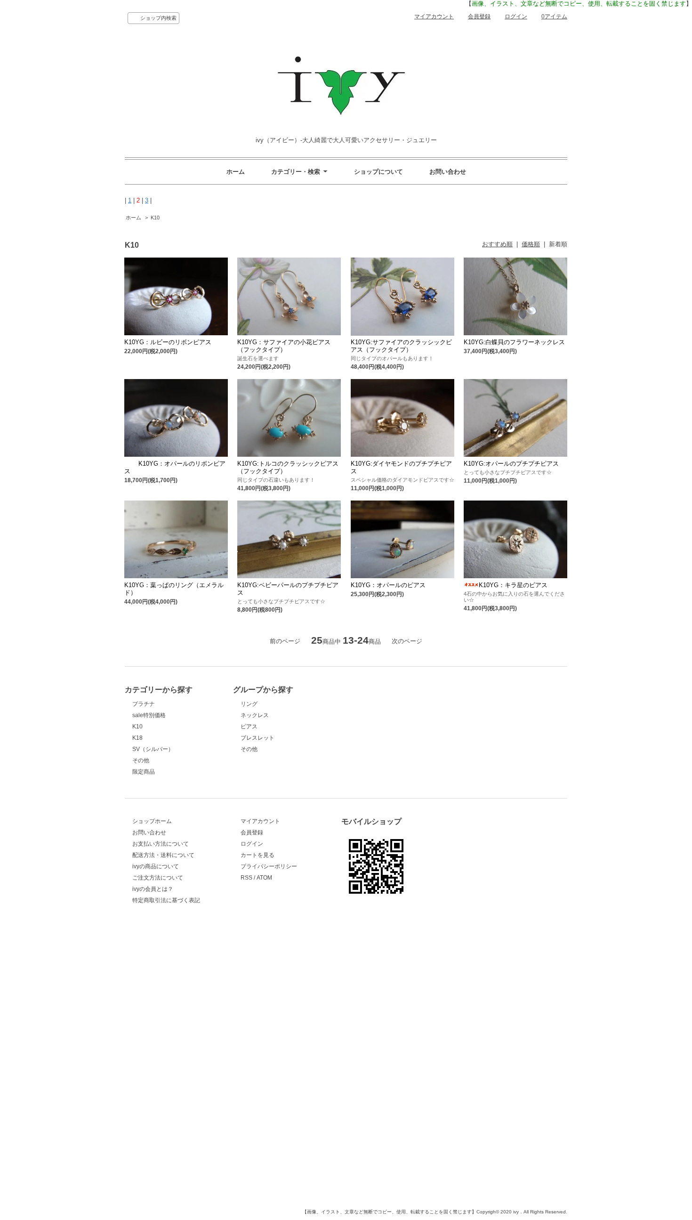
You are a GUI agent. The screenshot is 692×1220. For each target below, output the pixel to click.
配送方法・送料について (163, 855)
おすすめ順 (497, 244)
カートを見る (257, 855)
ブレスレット (257, 738)
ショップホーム (152, 821)
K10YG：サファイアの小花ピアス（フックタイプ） (283, 346)
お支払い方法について (160, 843)
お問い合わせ (447, 171)
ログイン (516, 16)
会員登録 (479, 16)
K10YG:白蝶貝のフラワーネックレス (514, 342)
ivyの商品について (155, 866)
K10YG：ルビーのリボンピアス (167, 342)
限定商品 (143, 771)
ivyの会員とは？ (152, 889)
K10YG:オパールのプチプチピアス (511, 463)
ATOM (264, 877)
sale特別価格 (149, 715)
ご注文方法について (157, 877)
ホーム (235, 171)
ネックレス (255, 715)
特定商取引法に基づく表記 (166, 900)
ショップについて (378, 171)
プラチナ (143, 704)
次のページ (407, 641)
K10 (155, 217)
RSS (246, 877)
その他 (140, 760)
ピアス (249, 726)
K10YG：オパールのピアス (388, 585)
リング (249, 704)
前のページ (285, 641)
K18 (137, 738)
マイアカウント (434, 16)
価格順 (531, 244)
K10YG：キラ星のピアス (513, 585)
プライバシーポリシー (269, 866)
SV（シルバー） (153, 749)
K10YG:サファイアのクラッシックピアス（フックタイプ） (401, 346)
